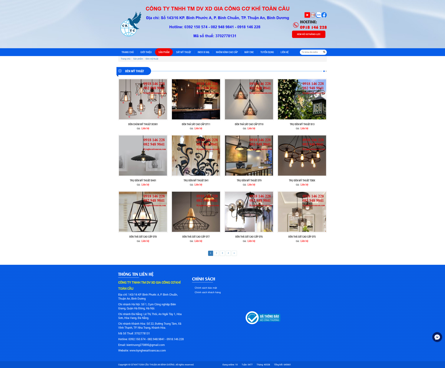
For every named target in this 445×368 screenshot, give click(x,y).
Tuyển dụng (267, 52)
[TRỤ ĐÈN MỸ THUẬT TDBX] (302, 155)
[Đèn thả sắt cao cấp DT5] (302, 211)
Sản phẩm (163, 52)
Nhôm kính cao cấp (227, 52)
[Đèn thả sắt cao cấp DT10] (249, 99)
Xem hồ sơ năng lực (309, 34)
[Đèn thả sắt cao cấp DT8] (143, 211)
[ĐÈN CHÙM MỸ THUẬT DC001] (143, 99)
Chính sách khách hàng (208, 292)
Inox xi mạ (203, 52)
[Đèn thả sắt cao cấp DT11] (196, 99)
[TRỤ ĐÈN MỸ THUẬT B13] (302, 99)
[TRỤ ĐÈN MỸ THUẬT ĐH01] (143, 155)
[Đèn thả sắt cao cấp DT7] (196, 211)
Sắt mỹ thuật (183, 52)
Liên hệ (285, 52)
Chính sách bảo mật (206, 287)
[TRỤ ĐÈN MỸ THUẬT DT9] (249, 155)
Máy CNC (249, 52)
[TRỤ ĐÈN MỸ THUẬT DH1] (196, 155)
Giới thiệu (146, 52)
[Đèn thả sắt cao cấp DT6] (249, 211)
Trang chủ (128, 52)
